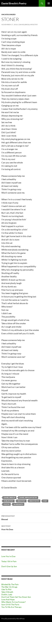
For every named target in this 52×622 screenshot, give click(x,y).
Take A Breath (7, 592)
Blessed (8, 517)
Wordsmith (18, 504)
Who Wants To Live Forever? (13, 602)
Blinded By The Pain (10, 584)
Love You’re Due (8, 556)
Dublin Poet (9, 501)
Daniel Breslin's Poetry (13, 3)
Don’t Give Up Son (9, 566)
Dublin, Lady (6, 594)
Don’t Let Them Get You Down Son (16, 597)
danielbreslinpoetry (28, 24)
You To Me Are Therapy (11, 607)
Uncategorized (8, 14)
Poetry (7, 504)
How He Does (7, 528)
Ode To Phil (6, 589)
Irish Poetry (34, 501)
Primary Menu (48, 3)
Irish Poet (21, 501)
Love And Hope (8, 599)
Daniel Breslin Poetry (28, 497)
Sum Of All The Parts (10, 604)
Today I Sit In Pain (9, 561)
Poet (45, 501)
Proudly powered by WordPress (13, 619)
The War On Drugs (9, 587)
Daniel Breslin (9, 497)
